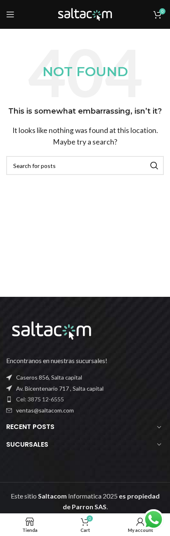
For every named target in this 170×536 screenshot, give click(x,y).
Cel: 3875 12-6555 (40, 399)
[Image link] (51, 329)
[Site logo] (85, 13)
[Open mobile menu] (10, 14)
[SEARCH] (154, 165)
